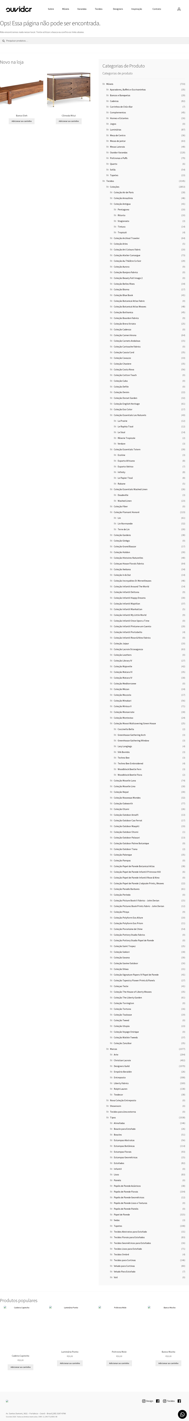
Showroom (115, 1105)
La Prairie (122, 420)
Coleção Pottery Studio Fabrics (129, 934)
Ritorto (121, 215)
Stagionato (123, 221)
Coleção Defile (121, 386)
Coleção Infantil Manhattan (128, 609)
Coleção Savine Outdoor (126, 963)
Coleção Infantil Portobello (128, 632)
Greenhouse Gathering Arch (132, 734)
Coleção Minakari (122, 700)
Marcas (113, 1048)
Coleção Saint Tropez (125, 946)
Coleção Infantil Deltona (126, 592)
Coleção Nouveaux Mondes (127, 797)
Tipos (113, 1117)
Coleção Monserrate (124, 711)
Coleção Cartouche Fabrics (127, 346)
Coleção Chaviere (122, 363)
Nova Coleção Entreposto (123, 1100)
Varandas (82, 8)
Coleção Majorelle (123, 666)
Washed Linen (125, 500)
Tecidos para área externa (123, 1111)
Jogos (113, 123)
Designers (118, 8)
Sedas (117, 1220)
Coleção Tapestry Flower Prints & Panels (134, 980)
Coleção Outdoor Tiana (125, 849)
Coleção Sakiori (121, 951)
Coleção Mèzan (121, 689)
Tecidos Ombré (121, 1254)
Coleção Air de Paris (124, 192)
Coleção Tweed (121, 1020)
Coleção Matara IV (123, 677)
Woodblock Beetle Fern (129, 769)
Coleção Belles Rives (124, 283)
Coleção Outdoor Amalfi (126, 814)
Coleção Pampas (122, 860)
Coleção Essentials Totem (127, 449)
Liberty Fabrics (121, 1083)
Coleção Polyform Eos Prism (128, 923)
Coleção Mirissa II (123, 706)
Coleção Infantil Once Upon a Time (131, 620)
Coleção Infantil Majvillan (127, 603)
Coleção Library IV (123, 660)
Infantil (118, 1168)
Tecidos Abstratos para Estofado (130, 1231)
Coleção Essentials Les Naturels (130, 415)
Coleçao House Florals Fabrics (129, 563)
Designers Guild (121, 1066)
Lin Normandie (125, 523)
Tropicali (122, 232)
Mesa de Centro (118, 135)
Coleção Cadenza (122, 329)
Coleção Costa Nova (124, 369)
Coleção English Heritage (127, 403)
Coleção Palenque (123, 854)
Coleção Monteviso (123, 717)
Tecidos (98, 8)
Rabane (121, 483)
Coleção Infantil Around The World (131, 586)
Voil (116, 1277)
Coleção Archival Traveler (127, 238)
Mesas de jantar (118, 140)
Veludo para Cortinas (124, 1265)
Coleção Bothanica (123, 312)
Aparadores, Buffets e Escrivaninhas (128, 89)
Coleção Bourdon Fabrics (126, 318)
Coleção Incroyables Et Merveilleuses (132, 580)
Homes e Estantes (119, 118)
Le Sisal (121, 432)
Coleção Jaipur (121, 643)
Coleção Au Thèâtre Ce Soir (127, 260)
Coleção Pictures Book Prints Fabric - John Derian (139, 906)
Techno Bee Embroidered (130, 763)
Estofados (119, 1163)
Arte (116, 1054)
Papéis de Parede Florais (126, 1191)
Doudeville (123, 495)
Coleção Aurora (121, 266)
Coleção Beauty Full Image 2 (128, 278)
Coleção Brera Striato (125, 323)
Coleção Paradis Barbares (127, 888)
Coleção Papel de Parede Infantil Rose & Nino (136, 877)
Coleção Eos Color (123, 409)
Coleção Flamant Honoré (126, 512)
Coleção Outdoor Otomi (126, 831)
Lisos (116, 1174)
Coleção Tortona (122, 1008)
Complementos (118, 112)
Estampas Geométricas (125, 1157)
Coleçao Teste (121, 986)
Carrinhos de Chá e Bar (121, 106)
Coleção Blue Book (123, 295)
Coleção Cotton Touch (125, 375)
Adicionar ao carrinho (22, 121)
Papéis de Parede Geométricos (129, 1197)
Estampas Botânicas (124, 1145)
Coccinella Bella (126, 729)
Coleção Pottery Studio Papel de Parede (134, 940)
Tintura (121, 226)
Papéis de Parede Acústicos (127, 1185)
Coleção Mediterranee (125, 683)
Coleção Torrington (124, 1003)
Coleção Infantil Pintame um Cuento (132, 626)
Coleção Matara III (123, 671)
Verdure (121, 443)
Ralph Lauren (120, 1088)
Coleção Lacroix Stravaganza (128, 649)
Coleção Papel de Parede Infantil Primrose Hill (137, 871)
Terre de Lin (123, 529)
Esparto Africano (126, 460)
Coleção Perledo (122, 894)
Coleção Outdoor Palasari (127, 837)
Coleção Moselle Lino (124, 786)
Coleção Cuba (121, 380)
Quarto (113, 163)
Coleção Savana (122, 957)
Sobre (51, 8)
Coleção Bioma (121, 289)
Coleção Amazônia (123, 198)
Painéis (117, 1180)
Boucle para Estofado (125, 1128)
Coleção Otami (121, 809)
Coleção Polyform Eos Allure (128, 917)
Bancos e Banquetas (120, 95)
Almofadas (119, 1123)
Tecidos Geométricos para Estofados (132, 1243)
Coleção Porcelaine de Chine (128, 928)
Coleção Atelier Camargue (127, 255)
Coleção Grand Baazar (125, 546)
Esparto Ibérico (125, 466)
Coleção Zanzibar (123, 1043)
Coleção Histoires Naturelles (128, 557)
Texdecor (118, 1094)
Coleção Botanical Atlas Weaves (130, 306)
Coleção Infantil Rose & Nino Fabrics (132, 637)
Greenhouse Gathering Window (133, 740)
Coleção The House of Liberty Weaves (133, 991)
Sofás (113, 169)
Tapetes (114, 175)
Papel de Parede (122, 1214)
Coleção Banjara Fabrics (126, 272)
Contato (157, 8)
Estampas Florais (122, 1151)
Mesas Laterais (117, 146)
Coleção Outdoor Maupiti (126, 826)
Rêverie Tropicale (126, 437)
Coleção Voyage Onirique (126, 1031)
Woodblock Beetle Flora (130, 774)
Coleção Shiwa (121, 969)
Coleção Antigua (122, 203)
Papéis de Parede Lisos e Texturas (130, 1202)
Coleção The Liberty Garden (128, 997)
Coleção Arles (121, 243)
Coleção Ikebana (122, 569)
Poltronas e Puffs (118, 158)
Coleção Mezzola (122, 694)
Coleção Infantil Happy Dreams (130, 597)
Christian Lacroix (122, 1060)
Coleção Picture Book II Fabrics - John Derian (136, 900)
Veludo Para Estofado (124, 1271)
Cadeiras (114, 101)
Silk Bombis (124, 752)
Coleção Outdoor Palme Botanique (131, 843)
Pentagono (123, 209)
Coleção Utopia (121, 1026)
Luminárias (115, 129)
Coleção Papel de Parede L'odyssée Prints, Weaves (139, 883)
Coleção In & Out (122, 574)
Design (149, 1400)
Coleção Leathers (123, 654)
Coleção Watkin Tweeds (126, 1037)
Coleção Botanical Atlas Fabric (129, 300)
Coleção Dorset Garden (125, 397)
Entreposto (120, 1077)
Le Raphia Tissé (125, 426)
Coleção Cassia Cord (124, 352)
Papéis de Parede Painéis (126, 1208)
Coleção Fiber (121, 506)
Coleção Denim (121, 392)
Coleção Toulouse (123, 1014)
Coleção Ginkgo (122, 540)
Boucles (118, 1134)
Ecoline (121, 454)
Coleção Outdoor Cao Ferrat (128, 820)
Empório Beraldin (123, 1071)
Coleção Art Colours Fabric (127, 249)
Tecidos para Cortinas (125, 1260)
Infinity (121, 472)
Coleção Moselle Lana (125, 780)
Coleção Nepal (121, 791)
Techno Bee (123, 757)
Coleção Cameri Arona (125, 335)
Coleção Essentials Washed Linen (130, 489)
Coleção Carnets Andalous (127, 340)
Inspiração (136, 8)
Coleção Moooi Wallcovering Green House (135, 723)
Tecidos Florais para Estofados (129, 1237)
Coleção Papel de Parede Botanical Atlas (134, 866)
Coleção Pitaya (121, 911)
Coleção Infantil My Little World (130, 614)
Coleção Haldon (122, 552)
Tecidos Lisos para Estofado (128, 1248)
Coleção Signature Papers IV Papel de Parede (136, 974)
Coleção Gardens (122, 535)
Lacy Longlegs (125, 746)
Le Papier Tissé (125, 477)
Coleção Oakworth (123, 803)
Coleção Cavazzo (122, 357)
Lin (119, 517)
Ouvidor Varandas (118, 152)
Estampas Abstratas (124, 1140)
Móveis (65, 8)
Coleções (114, 186)
